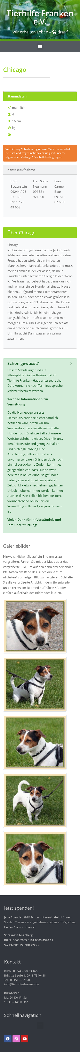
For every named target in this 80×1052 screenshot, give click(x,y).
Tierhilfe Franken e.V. (40, 17)
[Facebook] (7, 1038)
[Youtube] (24, 1038)
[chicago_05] (35, 800)
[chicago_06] (35, 858)
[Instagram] (16, 1038)
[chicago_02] (35, 625)
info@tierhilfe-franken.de (21, 984)
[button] (40, 46)
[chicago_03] (35, 684)
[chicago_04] (35, 742)
